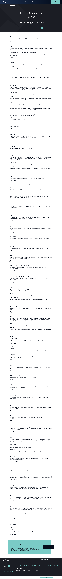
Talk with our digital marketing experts (29, 28)
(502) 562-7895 (8, 571)
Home (11, 5)
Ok (46, 577)
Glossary (13, 5)
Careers (49, 565)
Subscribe (53, 560)
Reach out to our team (33, 549)
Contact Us (48, 547)
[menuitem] (20, 2)
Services (18, 565)
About (39, 565)
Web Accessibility (26, 22)
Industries (25, 565)
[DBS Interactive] (7, 560)
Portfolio (33, 565)
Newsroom (56, 565)
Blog (44, 565)
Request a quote (5, 566)
